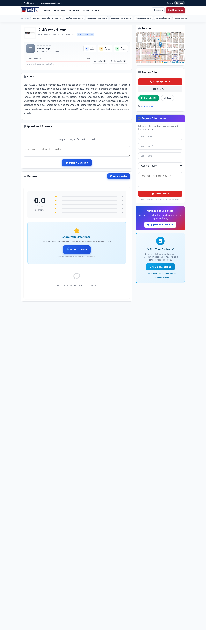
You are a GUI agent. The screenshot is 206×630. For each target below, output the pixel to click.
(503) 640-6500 (147, 106)
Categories (59, 10)
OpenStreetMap (178, 62)
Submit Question (78, 162)
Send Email (162, 89)
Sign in (170, 3)
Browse (46, 10)
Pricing (95, 10)
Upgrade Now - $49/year (161, 224)
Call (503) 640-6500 (162, 81)
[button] (160, 45)
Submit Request (162, 194)
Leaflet (166, 62)
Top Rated (74, 10)
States (85, 10)
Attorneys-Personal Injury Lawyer (46, 18)
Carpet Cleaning (163, 18)
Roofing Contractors (74, 18)
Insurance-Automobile (97, 18)
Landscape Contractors (121, 18)
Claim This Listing (161, 266)
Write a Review (120, 176)
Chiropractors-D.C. (143, 18)
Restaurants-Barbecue (183, 18)
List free (179, 3)
